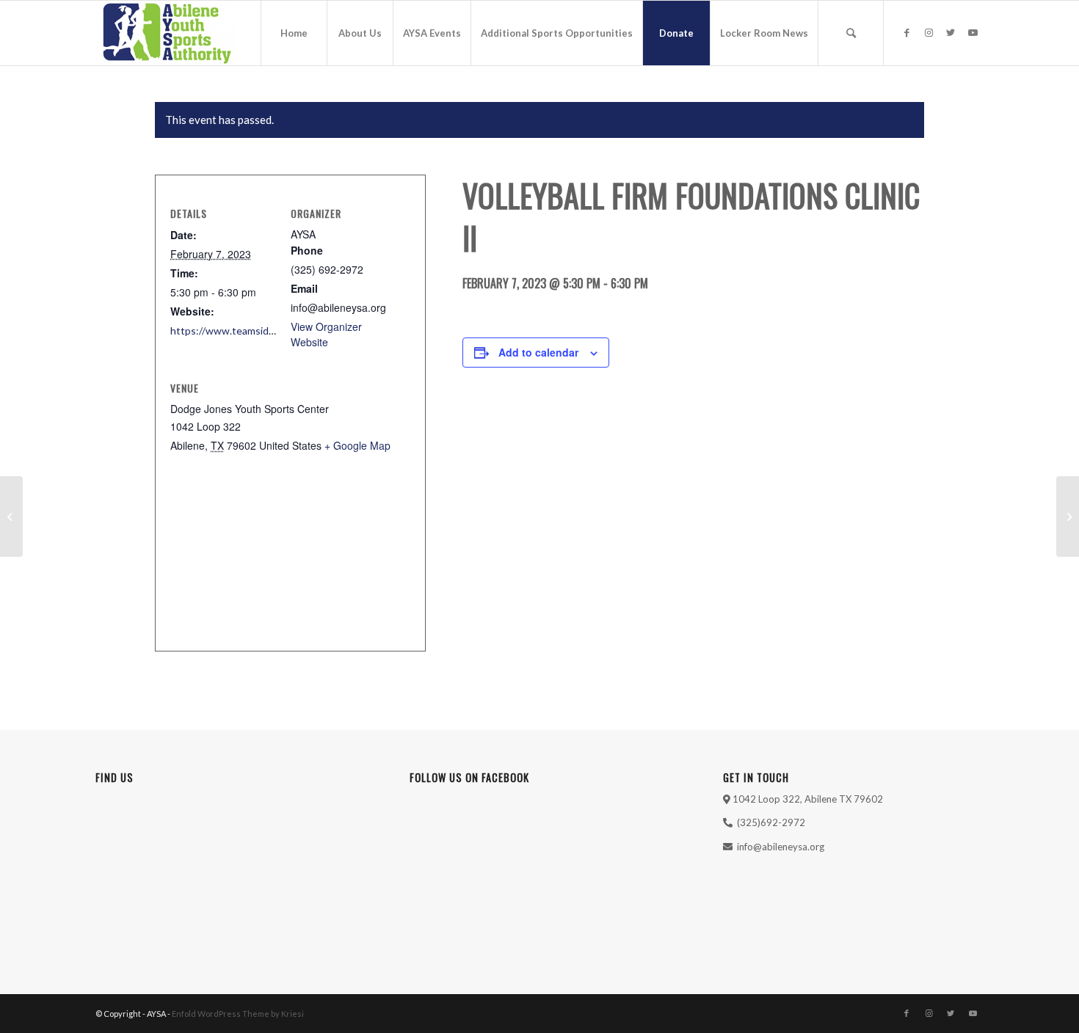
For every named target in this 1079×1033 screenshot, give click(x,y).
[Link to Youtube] (973, 32)
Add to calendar (538, 352)
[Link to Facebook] (906, 32)
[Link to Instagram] (929, 32)
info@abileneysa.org (780, 847)
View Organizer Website (326, 334)
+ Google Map (357, 445)
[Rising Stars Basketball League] (11, 516)
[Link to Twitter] (951, 32)
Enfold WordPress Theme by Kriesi (238, 1013)
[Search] (851, 33)
